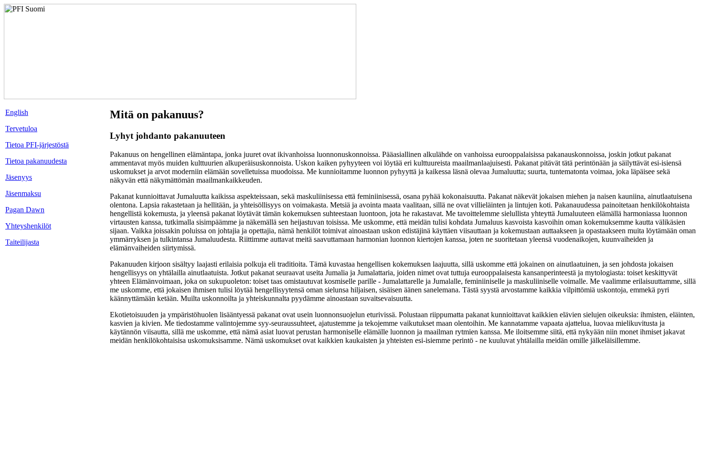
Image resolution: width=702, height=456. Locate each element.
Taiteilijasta (22, 242)
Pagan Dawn (24, 210)
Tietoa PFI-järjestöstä (37, 145)
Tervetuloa (21, 128)
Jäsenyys (18, 177)
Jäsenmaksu (23, 193)
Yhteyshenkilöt (28, 226)
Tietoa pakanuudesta (36, 161)
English (16, 112)
